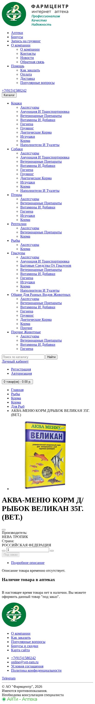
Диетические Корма (36, 132)
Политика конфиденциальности (36, 670)
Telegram (8, 678)
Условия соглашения (27, 666)
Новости (27, 58)
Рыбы (15, 240)
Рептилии (19, 224)
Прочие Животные (26, 332)
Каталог (9, 95)
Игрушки (27, 136)
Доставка (27, 78)
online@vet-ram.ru (25, 662)
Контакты (28, 53)
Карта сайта (20, 650)
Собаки (17, 149)
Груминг (27, 128)
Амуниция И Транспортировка (44, 111)
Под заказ (11, 554)
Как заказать (30, 70)
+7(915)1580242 (14, 90)
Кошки (16, 103)
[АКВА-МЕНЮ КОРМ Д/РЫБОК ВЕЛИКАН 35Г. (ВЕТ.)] (45, 489)
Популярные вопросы (37, 83)
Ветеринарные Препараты (41, 116)
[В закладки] (4, 529)
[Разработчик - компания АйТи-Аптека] (19, 700)
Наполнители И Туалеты (39, 145)
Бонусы (17, 37)
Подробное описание (28, 563)
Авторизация (21, 373)
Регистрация (21, 369)
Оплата (26, 74)
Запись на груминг (26, 41)
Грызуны (18, 253)
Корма (25, 141)
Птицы (16, 195)
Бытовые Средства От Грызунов (45, 265)
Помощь (17, 66)
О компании (20, 45)
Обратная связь (32, 62)
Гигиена (26, 124)
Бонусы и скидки (24, 646)
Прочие (26, 328)
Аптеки (17, 33)
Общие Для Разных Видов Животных (41, 295)
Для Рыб (17, 406)
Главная (17, 390)
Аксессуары (29, 107)
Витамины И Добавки (37, 120)
